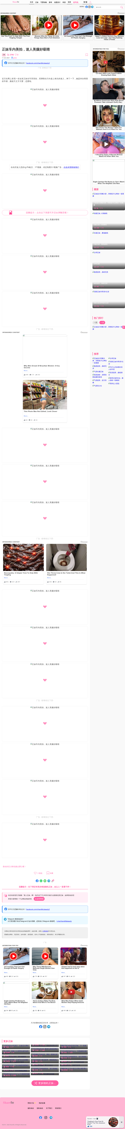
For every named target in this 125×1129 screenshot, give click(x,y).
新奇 (50, 2)
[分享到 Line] (45, 881)
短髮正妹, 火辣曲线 (100, 224)
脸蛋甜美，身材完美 (100, 283)
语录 (69, 2)
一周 (95, 322)
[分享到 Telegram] (49, 881)
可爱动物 (44, 2)
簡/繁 (85, 2)
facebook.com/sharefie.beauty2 (38, 63)
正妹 (36, 2)
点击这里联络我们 (71, 167)
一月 (102, 322)
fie (18, 2)
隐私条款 (40, 1108)
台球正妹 (96, 264)
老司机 (75, 2)
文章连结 (45, 931)
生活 (31, 2)
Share (14, 2)
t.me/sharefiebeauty (64, 921)
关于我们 (49, 1108)
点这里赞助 (39, 899)
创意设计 (57, 2)
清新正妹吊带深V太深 (100, 303)
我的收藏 (42, 1103)
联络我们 (58, 1108)
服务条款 (31, 1108)
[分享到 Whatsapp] (41, 881)
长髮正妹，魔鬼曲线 (100, 244)
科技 (64, 2)
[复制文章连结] (53, 881)
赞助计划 (31, 1103)
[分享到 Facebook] (37, 881)
